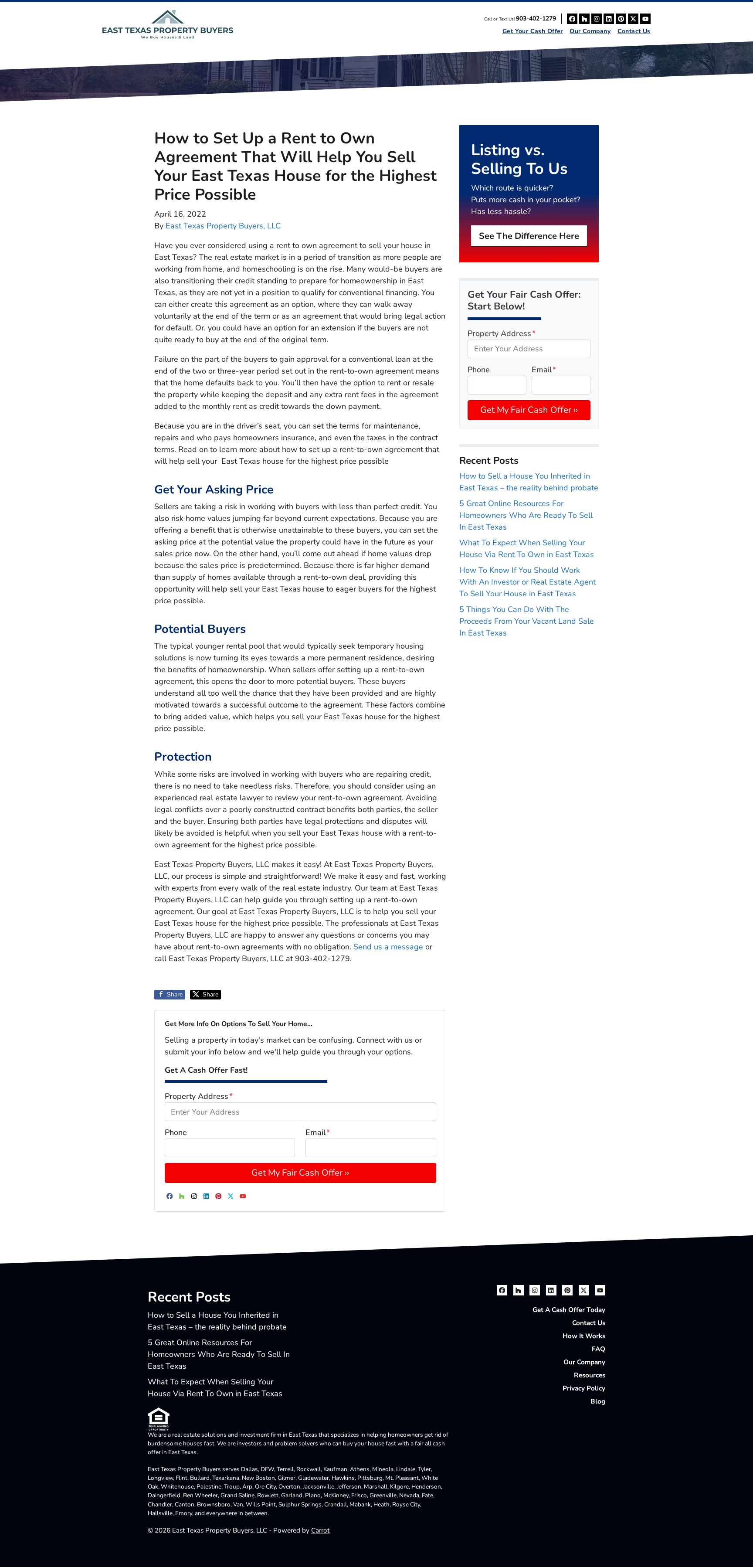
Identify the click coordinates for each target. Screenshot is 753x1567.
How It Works (584, 1336)
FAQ (598, 1349)
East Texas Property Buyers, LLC (223, 226)
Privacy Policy (584, 1388)
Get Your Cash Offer (532, 31)
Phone (176, 1132)
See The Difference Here (529, 236)
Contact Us (634, 31)
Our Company (590, 31)
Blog (597, 1401)
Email (317, 1132)
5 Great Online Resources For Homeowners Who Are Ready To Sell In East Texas (526, 515)
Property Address (199, 1096)
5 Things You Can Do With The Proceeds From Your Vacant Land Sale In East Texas (526, 621)
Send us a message (388, 947)
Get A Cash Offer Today (569, 1309)
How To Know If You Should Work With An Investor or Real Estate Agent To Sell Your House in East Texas (527, 582)
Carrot (320, 1530)
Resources (589, 1375)
